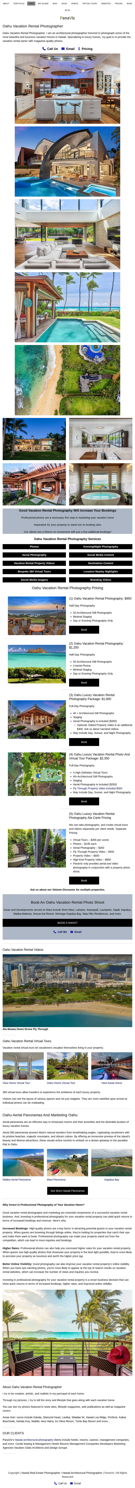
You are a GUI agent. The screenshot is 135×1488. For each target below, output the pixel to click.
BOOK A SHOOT (67, 922)
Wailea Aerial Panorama (17, 1179)
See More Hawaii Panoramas (67, 1190)
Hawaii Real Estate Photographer (40, 1472)
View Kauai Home (111, 1082)
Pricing (87, 49)
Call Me (62, 931)
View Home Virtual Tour (16, 1082)
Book (84, 629)
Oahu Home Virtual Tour (61, 1082)
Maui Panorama (56, 1179)
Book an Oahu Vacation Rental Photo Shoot (67, 902)
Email (70, 49)
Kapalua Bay (111, 1179)
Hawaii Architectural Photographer (82, 1472)
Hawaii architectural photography (34, 1439)
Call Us (62, 1483)
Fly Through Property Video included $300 (97, 788)
